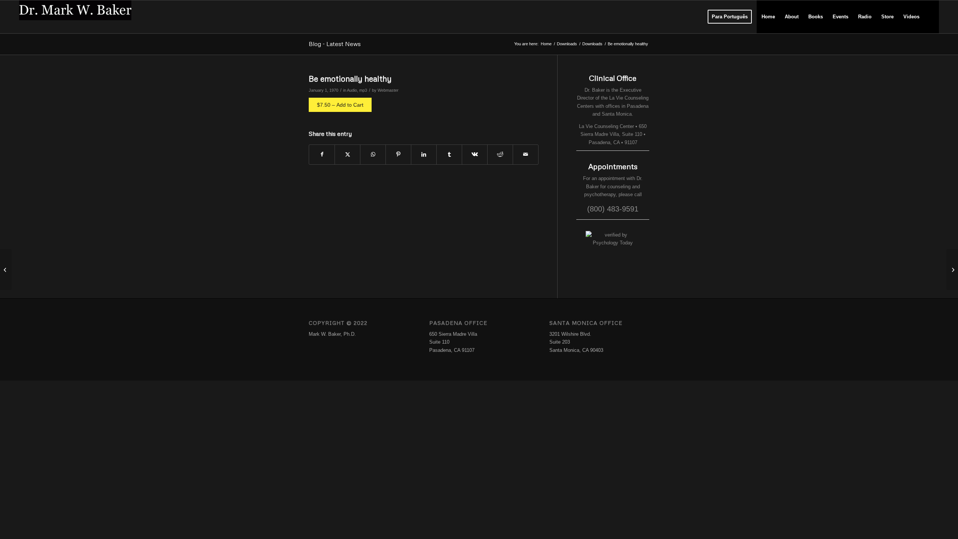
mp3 (363, 90)
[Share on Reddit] (500, 154)
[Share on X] (347, 154)
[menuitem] (730, 16)
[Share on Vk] (474, 154)
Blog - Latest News (335, 44)
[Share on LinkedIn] (423, 154)
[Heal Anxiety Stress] (6, 269)
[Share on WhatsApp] (372, 154)
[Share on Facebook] (322, 154)
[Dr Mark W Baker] (75, 16)
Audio (352, 90)
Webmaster (388, 90)
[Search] (931, 16)
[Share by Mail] (525, 154)
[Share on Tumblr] (449, 154)
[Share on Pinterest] (398, 154)
